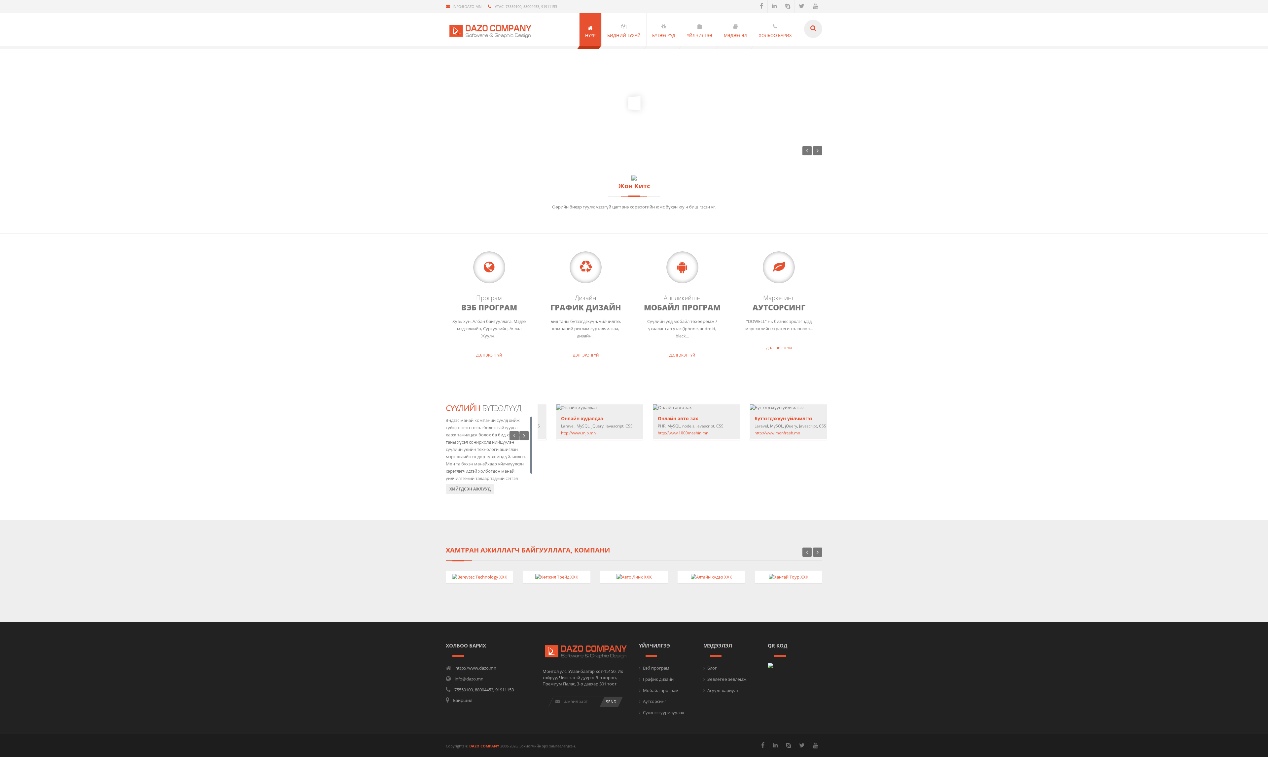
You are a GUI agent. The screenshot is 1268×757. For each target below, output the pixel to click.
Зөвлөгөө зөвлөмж (727, 679)
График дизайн (658, 679)
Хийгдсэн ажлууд (470, 489)
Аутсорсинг (654, 701)
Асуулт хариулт (722, 690)
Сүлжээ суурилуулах (663, 712)
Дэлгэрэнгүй (489, 355)
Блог (712, 668)
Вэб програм (656, 668)
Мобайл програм (661, 690)
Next (524, 435)
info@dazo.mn (467, 6)
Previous (514, 435)
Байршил (462, 700)
